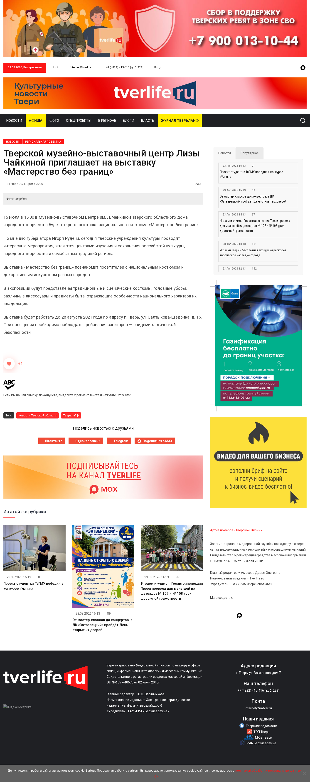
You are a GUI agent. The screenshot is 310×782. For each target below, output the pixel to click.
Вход (157, 67)
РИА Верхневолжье (261, 743)
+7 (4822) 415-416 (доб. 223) (124, 67)
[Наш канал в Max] (303, 68)
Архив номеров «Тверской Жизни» (236, 530)
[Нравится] (9, 363)
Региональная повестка (43, 141)
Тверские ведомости (261, 726)
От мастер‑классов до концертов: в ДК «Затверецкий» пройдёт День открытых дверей (102, 625)
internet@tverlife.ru (81, 67)
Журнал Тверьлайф (180, 121)
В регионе (107, 121)
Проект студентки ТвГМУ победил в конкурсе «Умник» (251, 174)
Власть (147, 121)
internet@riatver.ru (258, 708)
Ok (156, 776)
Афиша (35, 121)
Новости (14, 121)
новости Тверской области (38, 415)
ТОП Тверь (261, 732)
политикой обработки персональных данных (268, 770)
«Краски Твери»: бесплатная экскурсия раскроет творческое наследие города (253, 252)
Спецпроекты (78, 121)
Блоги (128, 121)
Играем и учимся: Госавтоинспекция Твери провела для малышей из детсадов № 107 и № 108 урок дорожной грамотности (255, 226)
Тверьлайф (71, 415)
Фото (54, 121)
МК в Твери (263, 737)
